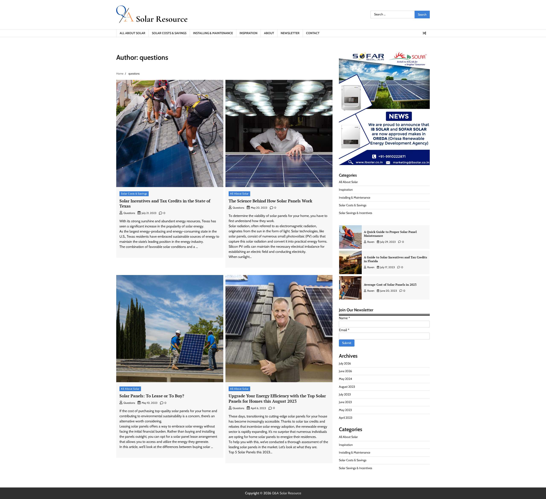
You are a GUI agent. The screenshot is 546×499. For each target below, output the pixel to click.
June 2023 (345, 402)
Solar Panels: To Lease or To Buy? (151, 395)
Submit (346, 343)
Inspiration (248, 33)
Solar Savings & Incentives (355, 213)
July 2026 (345, 363)
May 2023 (345, 410)
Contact (312, 33)
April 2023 (345, 418)
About (269, 33)
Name (344, 318)
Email (344, 330)
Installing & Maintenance (213, 33)
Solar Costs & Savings (169, 33)
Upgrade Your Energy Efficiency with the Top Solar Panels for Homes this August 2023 (277, 398)
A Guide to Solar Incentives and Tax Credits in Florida (395, 259)
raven (370, 241)
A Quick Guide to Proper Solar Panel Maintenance (390, 234)
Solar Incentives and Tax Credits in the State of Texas (164, 203)
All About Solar (132, 33)
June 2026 (345, 371)
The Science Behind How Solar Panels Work (270, 200)
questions (129, 213)
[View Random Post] (424, 33)
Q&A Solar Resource (286, 493)
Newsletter (290, 33)
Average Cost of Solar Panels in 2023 (390, 284)
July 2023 (345, 394)
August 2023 (347, 387)
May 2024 (345, 379)
